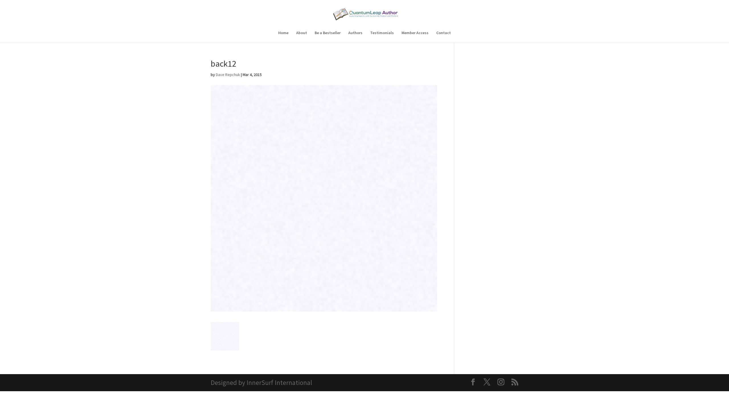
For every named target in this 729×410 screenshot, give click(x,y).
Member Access (415, 33)
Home (283, 33)
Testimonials (382, 33)
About (301, 33)
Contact (443, 33)
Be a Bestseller (328, 33)
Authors (355, 33)
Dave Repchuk (228, 74)
